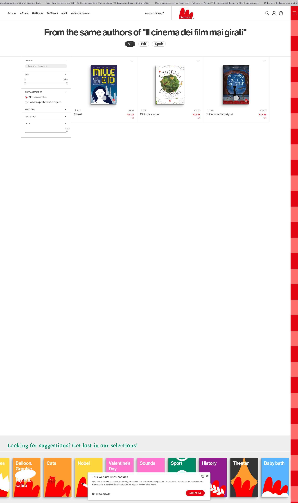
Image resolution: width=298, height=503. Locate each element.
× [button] (207, 476)
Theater (222, 463)
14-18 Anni (52, 13)
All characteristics (38, 97)
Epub (159, 44)
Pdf (143, 44)
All (130, 44)
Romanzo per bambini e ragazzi (45, 102)
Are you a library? (154, 13)
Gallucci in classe (80, 13)
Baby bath (255, 463)
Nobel (65, 463)
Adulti (64, 13)
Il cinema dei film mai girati (219, 114)
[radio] (130, 44)
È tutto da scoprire (149, 114)
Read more (151, 484)
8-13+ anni (37, 13)
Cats (32, 463)
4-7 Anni (24, 13)
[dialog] (149, 486)
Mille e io (78, 114)
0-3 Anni (11, 13)
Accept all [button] (195, 493)
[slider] (25, 83)
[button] (101, 494)
